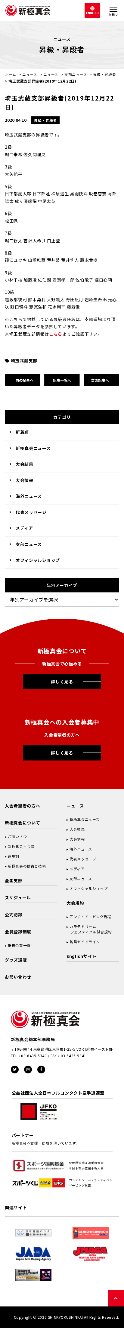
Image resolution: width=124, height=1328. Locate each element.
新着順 (22, 432)
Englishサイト (82, 956)
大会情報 (24, 480)
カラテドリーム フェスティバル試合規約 (89, 929)
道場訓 (13, 856)
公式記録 (14, 915)
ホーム (10, 74)
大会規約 (75, 903)
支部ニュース (75, 74)
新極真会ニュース (33, 448)
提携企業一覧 (19, 945)
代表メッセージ (31, 512)
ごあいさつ (17, 836)
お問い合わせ (18, 977)
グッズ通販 (16, 960)
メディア (24, 528)
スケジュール (18, 897)
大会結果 (24, 464)
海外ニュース (29, 496)
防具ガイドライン (85, 941)
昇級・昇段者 (104, 74)
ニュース (29, 74)
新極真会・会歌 (21, 846)
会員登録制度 (18, 932)
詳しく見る (62, 681)
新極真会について (22, 823)
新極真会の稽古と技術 (27, 865)
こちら (55, 334)
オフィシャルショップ (38, 560)
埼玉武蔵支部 (24, 360)
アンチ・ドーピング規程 (90, 916)
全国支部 (14, 880)
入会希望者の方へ (22, 806)
